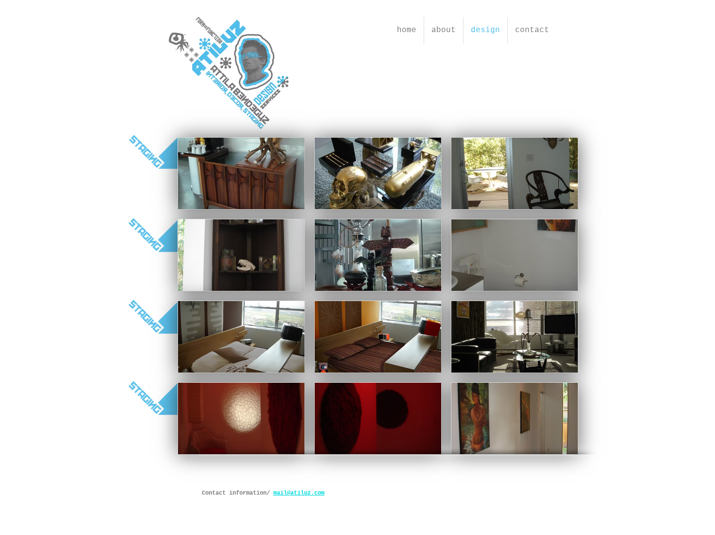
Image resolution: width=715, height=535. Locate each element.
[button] (241, 173)
